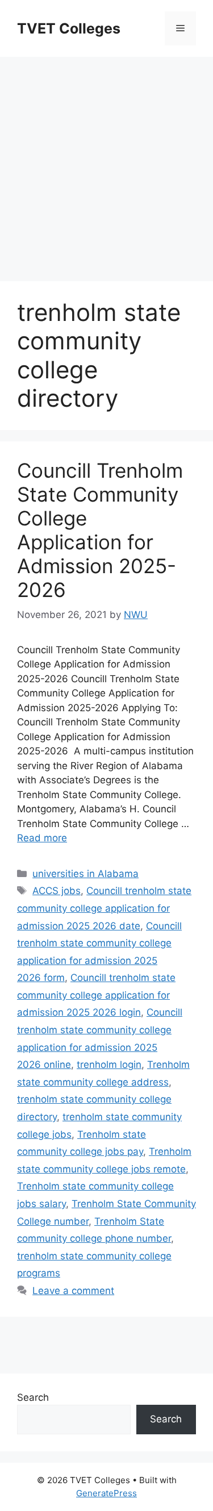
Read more (42, 838)
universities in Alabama (85, 873)
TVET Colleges (68, 28)
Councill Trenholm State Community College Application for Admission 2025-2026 (100, 530)
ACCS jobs (56, 890)
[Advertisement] (106, 163)
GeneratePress (106, 1493)
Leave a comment (73, 1290)
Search (33, 1397)
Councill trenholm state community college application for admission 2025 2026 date (104, 908)
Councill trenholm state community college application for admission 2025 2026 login (96, 995)
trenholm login (109, 1064)
